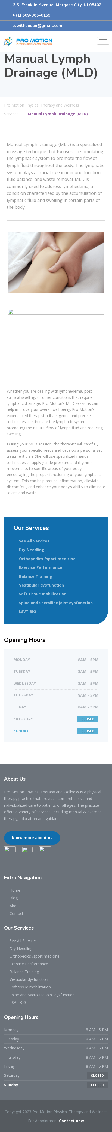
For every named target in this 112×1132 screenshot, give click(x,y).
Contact (16, 913)
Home (15, 890)
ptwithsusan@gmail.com (37, 25)
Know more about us (32, 837)
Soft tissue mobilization (42, 593)
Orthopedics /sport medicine (47, 558)
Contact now (71, 1120)
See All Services (34, 541)
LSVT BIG (27, 611)
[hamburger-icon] (103, 41)
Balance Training (35, 576)
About (15, 905)
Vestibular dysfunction (41, 585)
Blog (14, 897)
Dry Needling (31, 549)
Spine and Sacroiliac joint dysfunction (56, 602)
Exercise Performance (40, 567)
